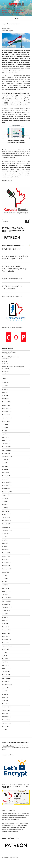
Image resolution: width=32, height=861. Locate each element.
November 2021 (6, 562)
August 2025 (6, 421)
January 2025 (6, 443)
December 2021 (6, 559)
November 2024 (6, 450)
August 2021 (5, 572)
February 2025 (6, 440)
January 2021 (5, 594)
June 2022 (5, 540)
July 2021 (4, 575)
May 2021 (5, 581)
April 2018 (5, 700)
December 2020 (6, 598)
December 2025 (6, 408)
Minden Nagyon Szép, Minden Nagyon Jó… (13, 366)
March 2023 (5, 511)
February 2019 (6, 668)
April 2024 (5, 469)
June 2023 (5, 501)
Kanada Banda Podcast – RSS (13, 245)
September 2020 (7, 607)
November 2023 (6, 485)
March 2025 (5, 437)
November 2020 (6, 601)
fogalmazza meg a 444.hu (10, 157)
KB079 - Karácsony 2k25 (12, 279)
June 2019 (5, 655)
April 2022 (5, 546)
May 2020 (5, 620)
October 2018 (6, 681)
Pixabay (15, 72)
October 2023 (6, 488)
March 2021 (5, 588)
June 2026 (5, 389)
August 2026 (6, 382)
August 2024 (6, 459)
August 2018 (5, 688)
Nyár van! (4, 361)
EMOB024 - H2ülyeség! (11, 249)
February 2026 (6, 402)
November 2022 (6, 524)
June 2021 (5, 578)
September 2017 (7, 723)
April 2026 (5, 395)
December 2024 (6, 447)
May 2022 (5, 543)
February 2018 (6, 707)
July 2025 (5, 424)
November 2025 (6, 411)
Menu (16, 18)
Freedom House (8, 93)
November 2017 (6, 716)
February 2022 (6, 553)
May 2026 (5, 392)
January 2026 (6, 405)
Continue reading (7, 180)
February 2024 (6, 476)
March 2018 (5, 704)
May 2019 (5, 659)
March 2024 (5, 472)
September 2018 (7, 684)
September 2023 (7, 492)
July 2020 (5, 614)
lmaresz (10, 72)
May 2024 (5, 466)
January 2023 (6, 517)
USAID (6, 103)
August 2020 (6, 610)
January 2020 (6, 633)
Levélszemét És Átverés (9, 352)
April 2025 (5, 434)
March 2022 (5, 549)
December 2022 (6, 520)
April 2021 (5, 585)
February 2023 (6, 514)
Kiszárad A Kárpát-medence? (10, 357)
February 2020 (6, 630)
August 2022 (5, 533)
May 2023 (5, 504)
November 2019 (6, 639)
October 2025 (6, 414)
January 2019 (6, 671)
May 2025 (5, 431)
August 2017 (5, 726)
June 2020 (5, 617)
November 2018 (6, 678)
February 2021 (6, 591)
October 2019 (6, 643)
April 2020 (5, 623)
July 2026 (5, 386)
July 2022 (5, 537)
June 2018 (5, 694)
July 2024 (5, 463)
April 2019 (5, 662)
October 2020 (6, 604)
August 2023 (6, 495)
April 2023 (5, 508)
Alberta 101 (5, 371)
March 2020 (5, 626)
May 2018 (5, 697)
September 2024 (7, 456)
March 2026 (5, 398)
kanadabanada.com (8, 745)
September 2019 (7, 646)
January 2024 (6, 479)
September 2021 (7, 569)
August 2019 (5, 649)
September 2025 (7, 418)
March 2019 (5, 665)
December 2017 (6, 713)
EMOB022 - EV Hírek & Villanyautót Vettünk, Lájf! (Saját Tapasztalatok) (14, 268)
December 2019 (6, 636)
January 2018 (6, 710)
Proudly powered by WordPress (10, 857)
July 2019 (4, 652)
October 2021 (6, 565)
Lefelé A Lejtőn (7, 31)
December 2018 (6, 675)
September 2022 (7, 530)
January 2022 (6, 556)
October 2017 (6, 720)
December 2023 (6, 482)
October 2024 (6, 453)
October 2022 (6, 527)
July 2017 (4, 729)
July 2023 (5, 498)
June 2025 (5, 427)
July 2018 (4, 691)
